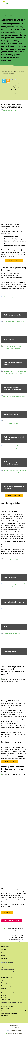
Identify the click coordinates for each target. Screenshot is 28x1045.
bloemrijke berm (6, 532)
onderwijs (11, 889)
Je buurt (4, 955)
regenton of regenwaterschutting (14, 758)
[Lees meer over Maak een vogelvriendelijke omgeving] (14, 356)
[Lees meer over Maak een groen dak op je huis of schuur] (14, 431)
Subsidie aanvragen (10, 762)
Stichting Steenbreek (14, 260)
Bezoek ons (7, 912)
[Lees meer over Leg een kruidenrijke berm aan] (14, 594)
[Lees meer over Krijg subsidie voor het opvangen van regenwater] (14, 381)
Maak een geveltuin (10, 577)
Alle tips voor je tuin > (14, 496)
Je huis (3, 949)
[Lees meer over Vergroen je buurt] (14, 644)
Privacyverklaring (14, 1025)
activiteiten (4, 900)
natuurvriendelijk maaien (8, 723)
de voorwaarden (20, 538)
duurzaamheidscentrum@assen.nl (11, 1002)
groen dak (20, 756)
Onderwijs (4, 983)
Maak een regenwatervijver (13, 315)
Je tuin (3, 952)
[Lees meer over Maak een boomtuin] (14, 619)
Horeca (3, 989)
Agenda (3, 980)
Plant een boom (9, 340)
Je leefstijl (4, 958)
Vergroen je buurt (10, 652)
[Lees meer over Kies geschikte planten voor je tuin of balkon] (14, 481)
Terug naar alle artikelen (12, 921)
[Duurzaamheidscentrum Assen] (22, 2)
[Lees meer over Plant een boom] (14, 332)
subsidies (19, 754)
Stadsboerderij (6, 986)
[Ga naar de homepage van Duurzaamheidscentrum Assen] (7, 6)
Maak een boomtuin (10, 627)
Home (2, 16)
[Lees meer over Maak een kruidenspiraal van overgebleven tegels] (14, 456)
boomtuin (16, 549)
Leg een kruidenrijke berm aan (14, 602)
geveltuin (4, 551)
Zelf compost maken (11, 414)
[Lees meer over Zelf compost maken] (14, 406)
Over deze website (14, 1027)
